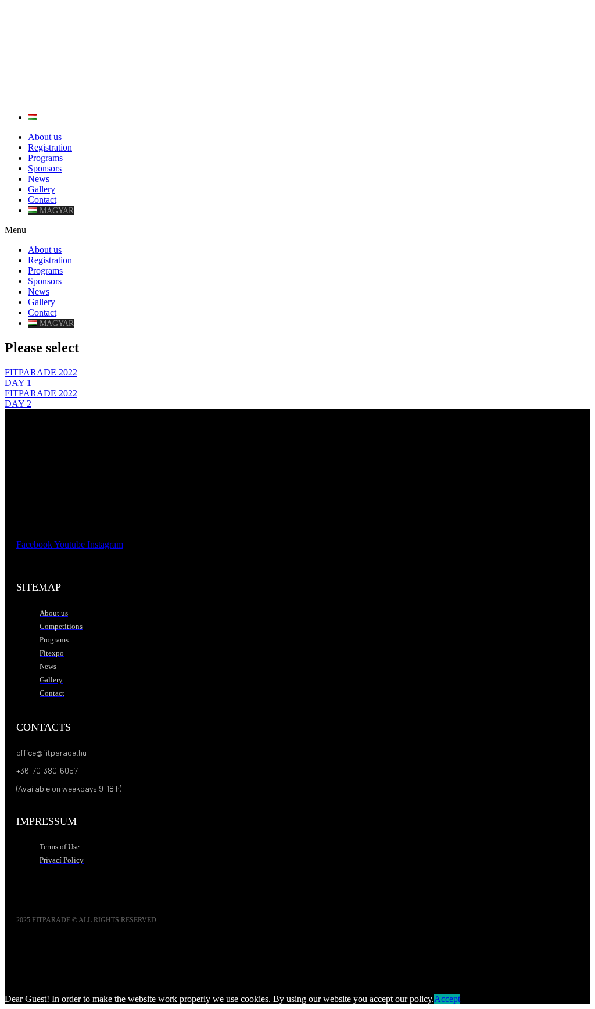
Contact (42, 200)
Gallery (41, 189)
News (38, 179)
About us (45, 137)
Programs (45, 158)
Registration (50, 147)
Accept (447, 999)
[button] (297, 230)
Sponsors (45, 168)
